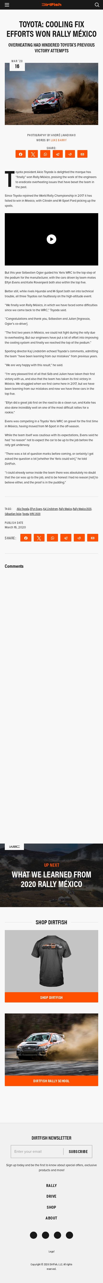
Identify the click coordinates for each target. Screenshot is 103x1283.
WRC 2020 (35, 513)
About (51, 1217)
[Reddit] (70, 153)
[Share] (20, 153)
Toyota (25, 513)
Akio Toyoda (23, 508)
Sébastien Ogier (13, 513)
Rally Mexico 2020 (82, 508)
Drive (51, 1196)
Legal (51, 1251)
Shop (51, 1207)
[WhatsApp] (45, 153)
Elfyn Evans (36, 508)
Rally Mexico (65, 508)
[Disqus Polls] (51, 630)
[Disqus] (51, 755)
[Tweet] (33, 153)
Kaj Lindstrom (50, 508)
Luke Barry (59, 140)
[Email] (82, 153)
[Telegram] (58, 153)
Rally (51, 1185)
